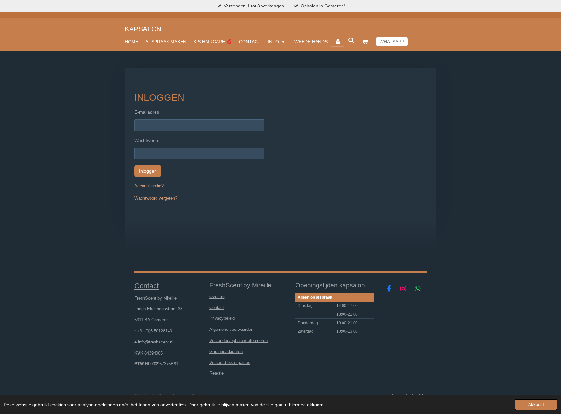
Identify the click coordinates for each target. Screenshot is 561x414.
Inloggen (148, 171)
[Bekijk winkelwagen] (365, 41)
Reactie (216, 373)
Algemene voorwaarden (231, 329)
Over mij (217, 296)
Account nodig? (149, 185)
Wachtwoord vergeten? (155, 198)
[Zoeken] (351, 41)
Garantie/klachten (226, 351)
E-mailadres (146, 112)
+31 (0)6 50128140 (154, 331)
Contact (216, 307)
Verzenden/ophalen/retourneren (238, 340)
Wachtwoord (147, 140)
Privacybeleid (222, 318)
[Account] (338, 41)
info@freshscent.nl (155, 342)
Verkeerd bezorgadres (229, 362)
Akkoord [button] (536, 404)
